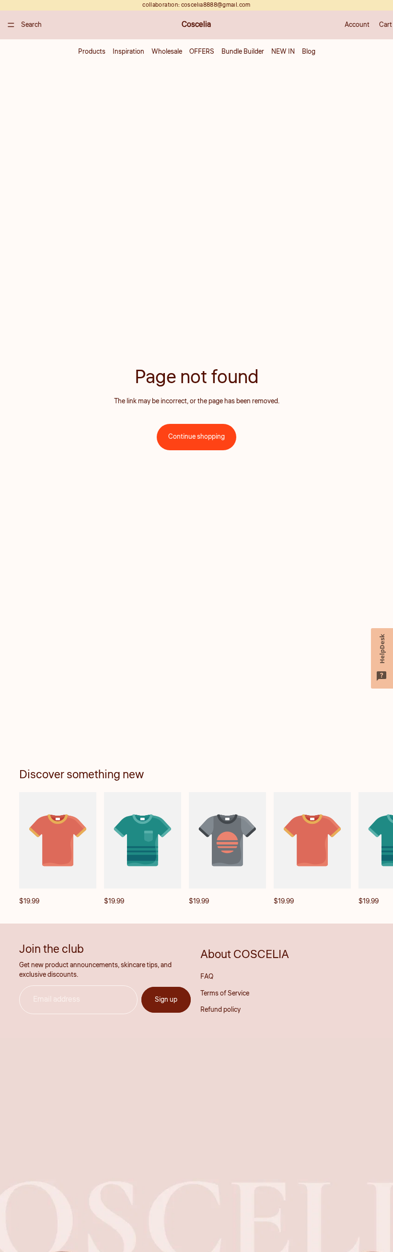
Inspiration (128, 52)
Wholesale (166, 52)
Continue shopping (196, 437)
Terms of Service (224, 993)
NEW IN (283, 52)
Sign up (166, 999)
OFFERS (201, 52)
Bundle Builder (242, 52)
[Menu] (11, 25)
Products (91, 52)
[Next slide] (363, 849)
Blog (308, 52)
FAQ (206, 977)
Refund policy (220, 1010)
